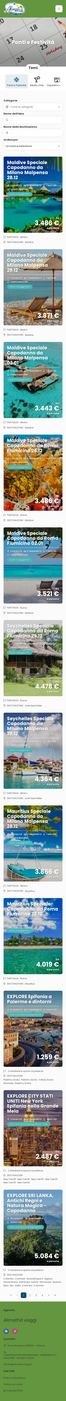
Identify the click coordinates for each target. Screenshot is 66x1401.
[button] (58, 8)
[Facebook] (6, 1331)
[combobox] (33, 132)
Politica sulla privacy (15, 1377)
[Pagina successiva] (49, 1295)
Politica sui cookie (13, 1384)
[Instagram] (15, 1331)
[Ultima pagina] (55, 1295)
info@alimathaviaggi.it (19, 1364)
